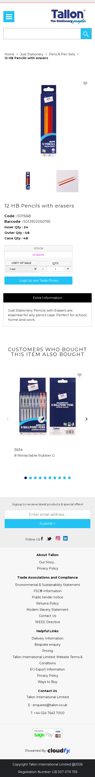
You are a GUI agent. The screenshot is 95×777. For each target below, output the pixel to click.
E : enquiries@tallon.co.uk (47, 705)
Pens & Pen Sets (62, 54)
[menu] (8, 16)
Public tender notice (47, 597)
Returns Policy (47, 603)
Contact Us (47, 616)
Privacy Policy (47, 568)
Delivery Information (47, 638)
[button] (86, 33)
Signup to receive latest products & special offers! (47, 504)
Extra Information (47, 298)
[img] (42, 538)
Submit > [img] (47, 523)
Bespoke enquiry (47, 645)
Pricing (47, 651)
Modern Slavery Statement (47, 610)
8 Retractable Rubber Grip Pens (41, 455)
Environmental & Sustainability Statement (47, 585)
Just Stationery (31, 54)
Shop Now (48, 464)
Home (9, 54)
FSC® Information (48, 591)
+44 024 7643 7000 (47, 713)
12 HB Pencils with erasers (26, 58)
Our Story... (47, 562)
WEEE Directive (47, 622)
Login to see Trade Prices (38, 281)
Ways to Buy (47, 682)
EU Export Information (47, 669)
